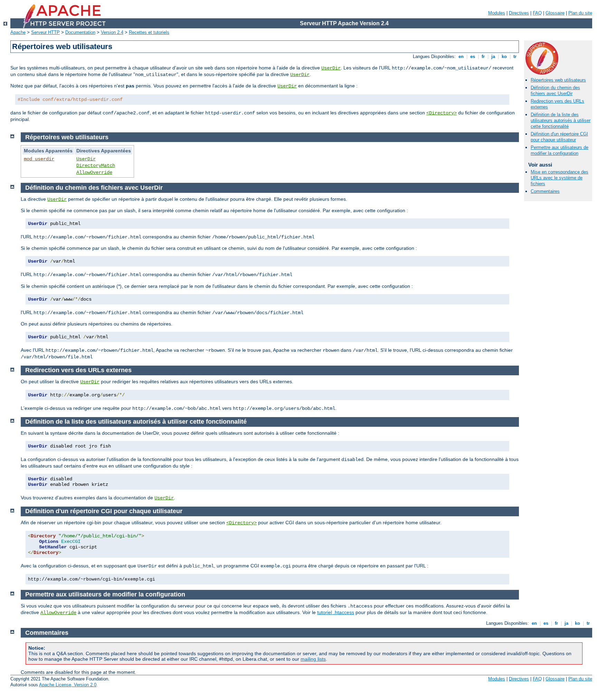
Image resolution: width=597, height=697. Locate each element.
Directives (519, 13)
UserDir (331, 68)
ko (504, 56)
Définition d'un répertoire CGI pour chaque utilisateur (559, 136)
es (472, 56)
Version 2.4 (112, 32)
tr (515, 56)
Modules (496, 13)
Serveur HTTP (45, 32)
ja (493, 56)
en (461, 56)
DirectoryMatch (95, 165)
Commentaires (545, 191)
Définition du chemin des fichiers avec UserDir (555, 90)
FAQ (537, 13)
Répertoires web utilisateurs (558, 80)
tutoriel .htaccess (335, 612)
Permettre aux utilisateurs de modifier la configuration (559, 150)
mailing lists (313, 659)
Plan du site (580, 13)
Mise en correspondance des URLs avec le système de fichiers (559, 177)
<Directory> (441, 113)
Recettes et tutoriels (149, 32)
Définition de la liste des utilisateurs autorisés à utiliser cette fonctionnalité (560, 120)
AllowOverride (94, 172)
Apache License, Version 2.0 (67, 684)
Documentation (80, 32)
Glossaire (555, 13)
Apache (18, 32)
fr (483, 56)
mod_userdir (39, 159)
